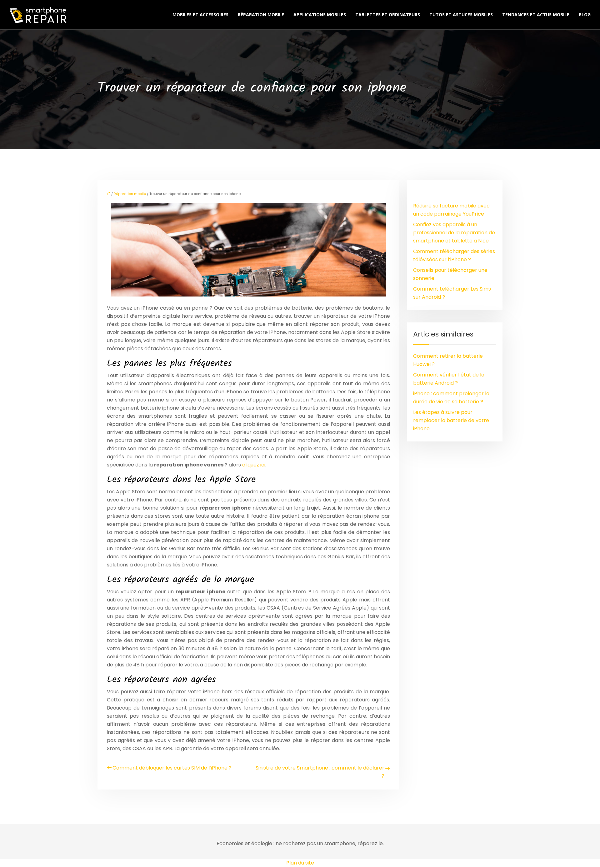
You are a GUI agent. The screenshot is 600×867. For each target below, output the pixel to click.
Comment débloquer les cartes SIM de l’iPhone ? (172, 767)
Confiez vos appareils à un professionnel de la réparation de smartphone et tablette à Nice (454, 232)
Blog (585, 14)
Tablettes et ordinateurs (387, 14)
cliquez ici (253, 464)
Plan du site (300, 862)
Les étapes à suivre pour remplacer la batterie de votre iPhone (451, 420)
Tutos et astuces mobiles (461, 14)
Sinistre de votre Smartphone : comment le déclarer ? (320, 772)
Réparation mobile (261, 14)
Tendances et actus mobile (535, 14)
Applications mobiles (319, 14)
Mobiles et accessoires (200, 14)
